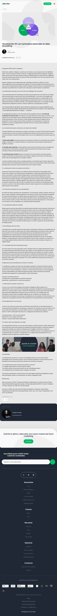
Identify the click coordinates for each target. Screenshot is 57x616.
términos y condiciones (28, 607)
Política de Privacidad (28, 601)
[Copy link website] (16, 57)
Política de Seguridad (28, 604)
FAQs (28, 598)
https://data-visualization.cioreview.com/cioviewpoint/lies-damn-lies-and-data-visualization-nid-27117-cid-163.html (27, 390)
